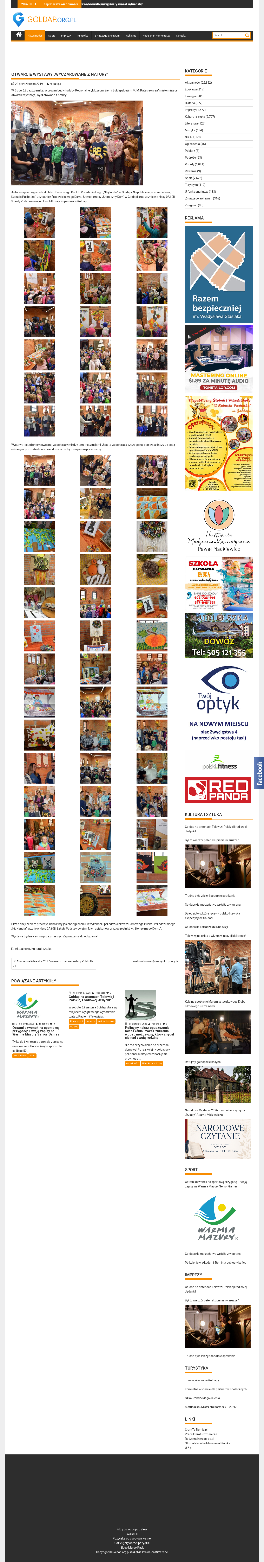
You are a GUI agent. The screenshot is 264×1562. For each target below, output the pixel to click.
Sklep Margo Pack (132, 1547)
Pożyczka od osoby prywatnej (132, 1538)
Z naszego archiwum (107, 35)
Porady (189, 164)
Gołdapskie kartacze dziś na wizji (206, 927)
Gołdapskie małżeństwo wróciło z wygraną (213, 904)
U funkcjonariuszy (152, 1063)
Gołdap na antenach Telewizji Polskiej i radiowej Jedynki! (216, 829)
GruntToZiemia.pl (196, 1429)
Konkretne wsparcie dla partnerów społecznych (216, 1389)
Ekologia (190, 96)
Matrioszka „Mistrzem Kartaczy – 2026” (211, 1407)
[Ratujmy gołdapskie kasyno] (218, 1084)
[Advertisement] (178, 19)
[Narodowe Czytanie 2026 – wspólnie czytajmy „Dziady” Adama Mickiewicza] (218, 1139)
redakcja (55, 83)
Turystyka (82, 35)
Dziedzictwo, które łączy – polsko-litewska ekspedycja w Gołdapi (212, 916)
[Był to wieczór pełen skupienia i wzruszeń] (218, 866)
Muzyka (74, 1026)
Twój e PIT (132, 1534)
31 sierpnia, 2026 (25, 1023)
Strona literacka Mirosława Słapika (207, 1443)
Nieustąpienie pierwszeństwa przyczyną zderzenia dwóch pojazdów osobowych (118, 4)
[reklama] (219, 490)
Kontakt (181, 35)
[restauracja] (219, 658)
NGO (188, 137)
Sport (51, 35)
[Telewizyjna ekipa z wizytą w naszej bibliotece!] (218, 967)
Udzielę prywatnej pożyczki (132, 1543)
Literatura (191, 123)
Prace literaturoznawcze (201, 1434)
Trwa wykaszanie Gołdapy (202, 1380)
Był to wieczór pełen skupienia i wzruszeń (212, 840)
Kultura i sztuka (42, 948)
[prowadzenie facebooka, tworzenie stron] (218, 803)
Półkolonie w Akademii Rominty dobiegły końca (215, 1262)
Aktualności (35, 35)
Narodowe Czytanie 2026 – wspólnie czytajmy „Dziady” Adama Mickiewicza (215, 1112)
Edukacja (191, 89)
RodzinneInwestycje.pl (199, 1438)
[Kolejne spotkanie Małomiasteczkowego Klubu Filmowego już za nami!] (218, 1032)
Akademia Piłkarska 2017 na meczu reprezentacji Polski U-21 (53, 964)
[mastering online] (219, 393)
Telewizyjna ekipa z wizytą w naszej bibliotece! (215, 935)
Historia (190, 103)
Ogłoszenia (192, 144)
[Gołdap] (18, 34)
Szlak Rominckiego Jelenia (202, 1398)
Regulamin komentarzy (156, 35)
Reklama (131, 35)
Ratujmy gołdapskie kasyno (203, 1062)
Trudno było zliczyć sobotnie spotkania (210, 895)
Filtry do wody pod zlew (132, 1529)
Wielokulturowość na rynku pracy (154, 961)
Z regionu (191, 205)
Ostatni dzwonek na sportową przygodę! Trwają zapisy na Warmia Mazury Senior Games (216, 1184)
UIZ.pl (188, 1447)
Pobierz (190, 150)
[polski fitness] (219, 774)
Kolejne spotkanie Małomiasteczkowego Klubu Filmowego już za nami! (215, 1004)
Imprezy (66, 35)
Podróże (190, 157)
